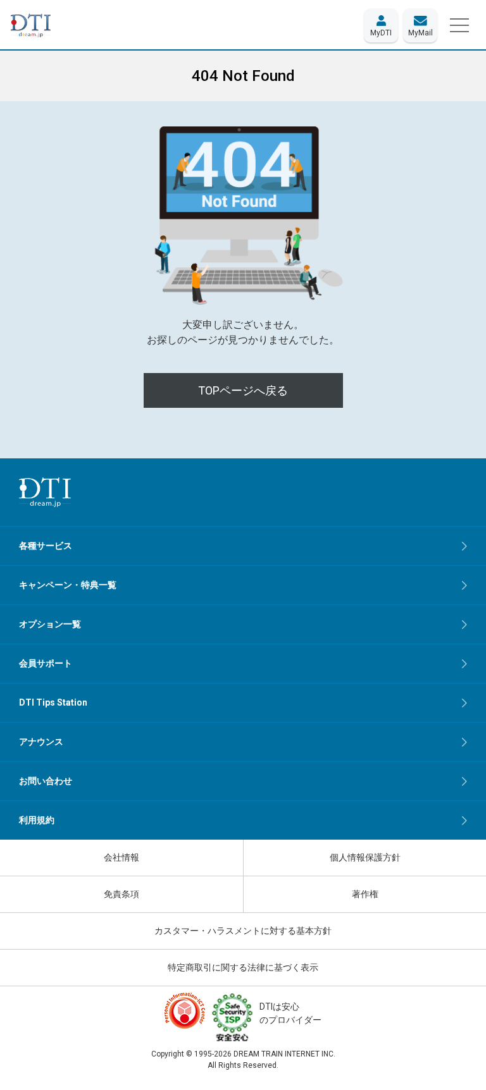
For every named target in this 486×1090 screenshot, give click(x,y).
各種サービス (45, 546)
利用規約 (36, 820)
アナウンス (41, 742)
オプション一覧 (50, 624)
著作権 (365, 894)
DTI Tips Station (53, 702)
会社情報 (121, 857)
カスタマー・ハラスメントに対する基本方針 (243, 931)
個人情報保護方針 (365, 857)
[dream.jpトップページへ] (45, 492)
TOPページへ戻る (243, 390)
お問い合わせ (45, 781)
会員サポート (45, 663)
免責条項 (121, 894)
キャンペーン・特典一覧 (67, 585)
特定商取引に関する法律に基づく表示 (243, 967)
